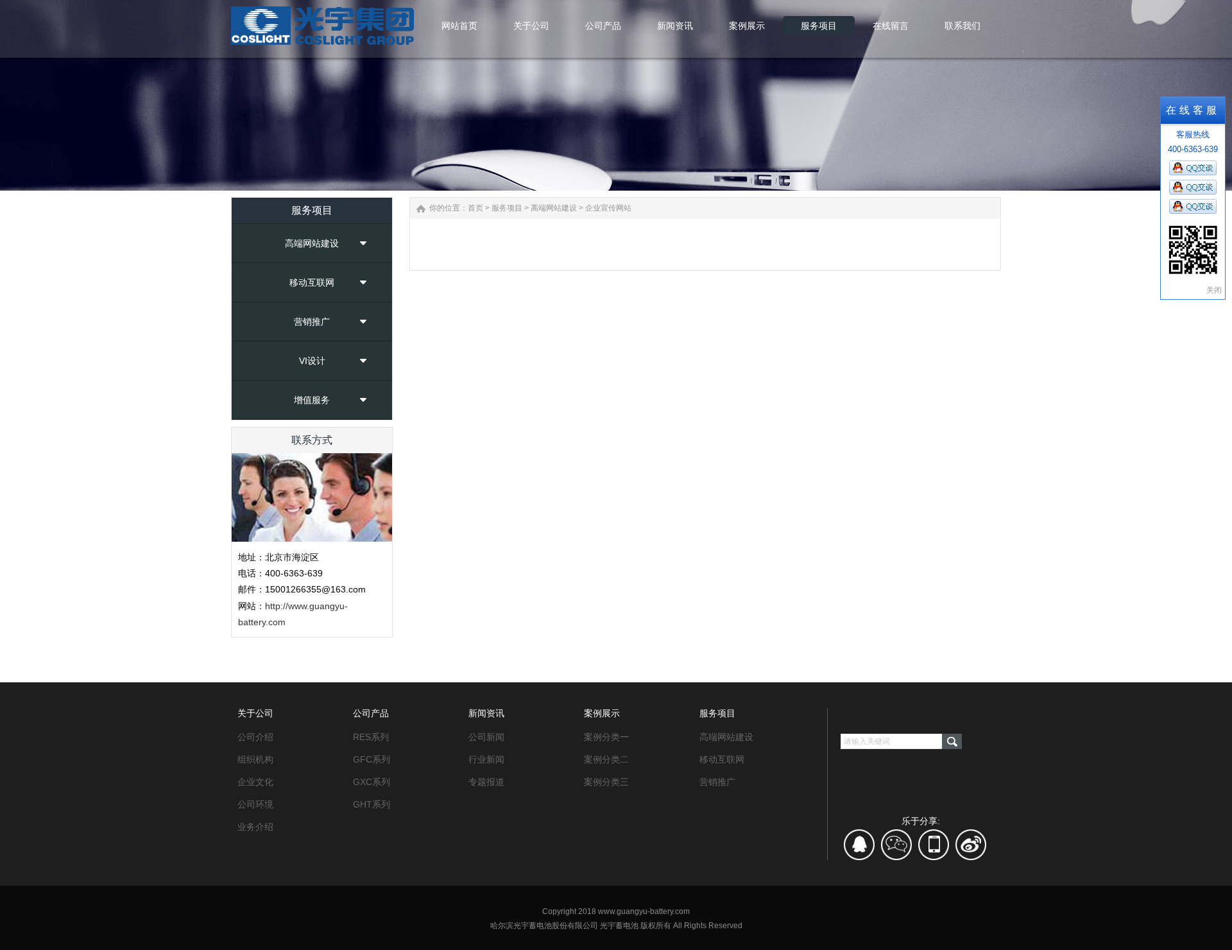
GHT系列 (371, 804)
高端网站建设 (312, 243)
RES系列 (371, 737)
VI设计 (312, 361)
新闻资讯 (486, 713)
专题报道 (486, 782)
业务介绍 (255, 827)
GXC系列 (371, 782)
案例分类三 (606, 782)
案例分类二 (606, 759)
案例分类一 (606, 737)
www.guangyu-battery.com (644, 911)
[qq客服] (859, 849)
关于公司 (255, 713)
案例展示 (602, 713)
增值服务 (312, 400)
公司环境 (255, 804)
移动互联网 (311, 282)
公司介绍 (255, 737)
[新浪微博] (971, 849)
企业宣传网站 (608, 207)
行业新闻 (486, 759)
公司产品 (371, 713)
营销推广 (312, 321)
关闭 (1214, 290)
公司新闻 (486, 737)
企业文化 (255, 782)
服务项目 (507, 207)
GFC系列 (371, 759)
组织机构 (255, 759)
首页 (475, 207)
